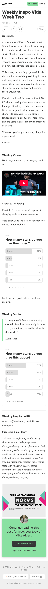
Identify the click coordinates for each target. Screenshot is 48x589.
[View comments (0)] (14, 29)
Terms (32, 567)
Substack (11, 583)
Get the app (37, 576)
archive (6, 302)
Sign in (42, 4)
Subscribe (32, 4)
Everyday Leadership (13, 204)
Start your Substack (17, 576)
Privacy (25, 567)
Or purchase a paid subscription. (24, 550)
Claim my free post (24, 543)
